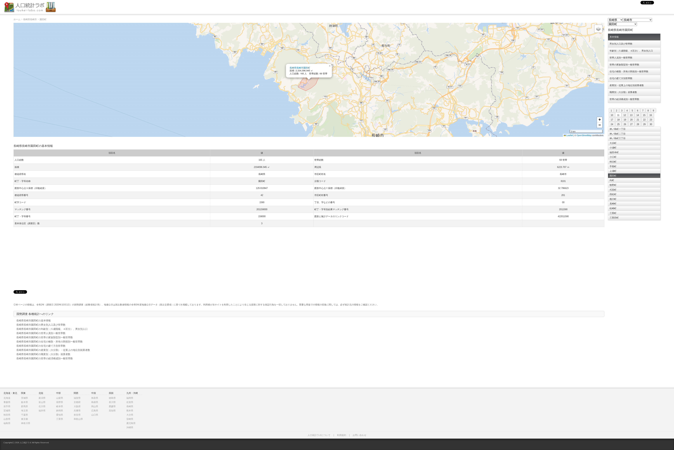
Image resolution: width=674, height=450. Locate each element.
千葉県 (24, 415)
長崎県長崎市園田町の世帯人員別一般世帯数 (40, 333)
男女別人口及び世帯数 (621, 43)
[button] (330, 66)
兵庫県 (77, 410)
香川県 (112, 402)
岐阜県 (59, 406)
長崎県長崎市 (30, 19)
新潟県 (42, 398)
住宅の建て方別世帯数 (621, 78)
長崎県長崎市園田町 (300, 67)
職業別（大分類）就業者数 (623, 92)
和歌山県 (78, 419)
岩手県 (7, 406)
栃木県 (24, 402)
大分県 (129, 415)
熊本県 (129, 410)
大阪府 (77, 406)
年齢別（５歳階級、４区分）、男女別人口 (631, 50)
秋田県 (7, 415)
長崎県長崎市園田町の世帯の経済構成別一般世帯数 (44, 358)
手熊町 (613, 166)
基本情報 (614, 37)
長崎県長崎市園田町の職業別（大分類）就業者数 (43, 354)
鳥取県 (94, 398)
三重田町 (614, 217)
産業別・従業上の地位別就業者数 (627, 85)
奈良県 (77, 415)
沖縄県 (129, 427)
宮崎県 (129, 419)
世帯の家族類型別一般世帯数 (624, 64)
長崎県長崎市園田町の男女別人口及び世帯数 (40, 324)
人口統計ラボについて (319, 435)
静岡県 (59, 410)
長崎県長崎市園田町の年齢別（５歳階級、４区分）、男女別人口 (52, 329)
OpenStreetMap (584, 135)
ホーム (17, 19)
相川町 (613, 199)
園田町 (43, 19)
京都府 (77, 402)
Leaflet (569, 135)
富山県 (42, 402)
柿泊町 (613, 161)
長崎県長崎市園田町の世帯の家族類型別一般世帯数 (44, 337)
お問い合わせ (359, 435)
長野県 (59, 402)
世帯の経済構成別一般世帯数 (624, 99)
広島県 (94, 410)
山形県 (7, 419)
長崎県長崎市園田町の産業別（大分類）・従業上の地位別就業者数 (53, 350)
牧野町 (613, 185)
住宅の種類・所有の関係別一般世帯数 (629, 71)
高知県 (112, 410)
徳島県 (112, 398)
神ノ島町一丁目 (618, 129)
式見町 (613, 189)
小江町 (613, 157)
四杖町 (613, 194)
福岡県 (129, 398)
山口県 (94, 415)
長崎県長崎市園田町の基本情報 (33, 320)
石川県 (42, 406)
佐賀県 (129, 402)
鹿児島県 (131, 423)
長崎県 (129, 406)
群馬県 (24, 406)
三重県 (59, 419)
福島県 (7, 423)
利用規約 (341, 435)
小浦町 (613, 147)
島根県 (94, 402)
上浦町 (613, 171)
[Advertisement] (308, 255)
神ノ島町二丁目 (618, 133)
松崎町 (613, 208)
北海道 (7, 398)
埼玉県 (24, 410)
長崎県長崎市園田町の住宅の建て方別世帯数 (40, 345)
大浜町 (613, 143)
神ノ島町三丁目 (618, 138)
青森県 (7, 402)
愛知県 (59, 415)
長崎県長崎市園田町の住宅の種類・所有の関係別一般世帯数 (49, 341)
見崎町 (613, 203)
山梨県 (59, 398)
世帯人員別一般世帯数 (621, 57)
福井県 (42, 410)
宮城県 (7, 410)
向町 (612, 180)
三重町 (613, 213)
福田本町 (614, 152)
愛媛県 (112, 406)
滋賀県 (77, 398)
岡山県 (94, 406)
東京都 (24, 419)
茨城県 (24, 398)
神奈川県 (25, 423)
